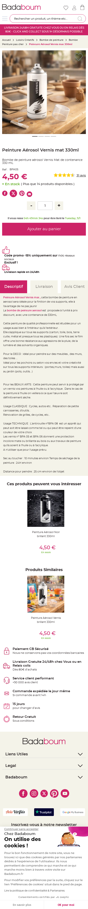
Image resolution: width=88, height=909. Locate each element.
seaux (71, 255)
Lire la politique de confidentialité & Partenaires (34, 890)
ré (66, 255)
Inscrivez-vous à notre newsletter (44, 825)
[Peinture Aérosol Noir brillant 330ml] (45, 508)
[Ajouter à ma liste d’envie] (60, 495)
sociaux (9, 259)
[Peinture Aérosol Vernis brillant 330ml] (45, 594)
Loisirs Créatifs (25, 40)
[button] (7, 92)
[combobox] (48, 18)
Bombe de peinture (51, 40)
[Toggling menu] (4, 18)
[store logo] (22, 7)
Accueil (6, 40)
